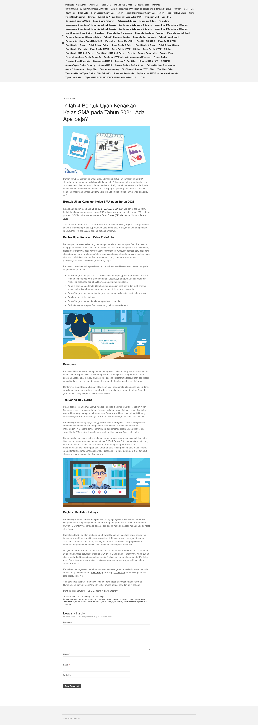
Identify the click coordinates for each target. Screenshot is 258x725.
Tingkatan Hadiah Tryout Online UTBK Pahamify (88, 73)
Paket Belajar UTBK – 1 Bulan (126, 49)
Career (177, 8)
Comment (67, 622)
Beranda (156, 4)
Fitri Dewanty (85, 596)
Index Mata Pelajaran (75, 16)
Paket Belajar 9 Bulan (169, 45)
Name (66, 654)
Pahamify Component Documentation (83, 36)
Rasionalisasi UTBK (102, 61)
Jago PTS (166, 16)
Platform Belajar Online (131, 599)
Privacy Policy (160, 57)
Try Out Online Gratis (124, 73)
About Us (93, 4)
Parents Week (166, 53)
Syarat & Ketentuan (74, 69)
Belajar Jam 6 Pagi (123, 4)
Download (70, 12)
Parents (131, 53)
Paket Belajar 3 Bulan (122, 45)
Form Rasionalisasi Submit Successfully (145, 12)
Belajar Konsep (142, 4)
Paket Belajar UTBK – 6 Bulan (79, 53)
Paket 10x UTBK (125, 40)
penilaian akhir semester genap (99, 599)
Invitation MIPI (152, 16)
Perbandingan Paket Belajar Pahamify (83, 57)
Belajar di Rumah (72, 599)
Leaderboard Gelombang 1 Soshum (171, 24)
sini (99, 581)
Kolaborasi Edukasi (127, 20)
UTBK (142, 77)
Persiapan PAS (117, 599)
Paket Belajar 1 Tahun (99, 45)
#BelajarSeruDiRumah (75, 4)
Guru (191, 12)
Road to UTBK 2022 (148, 61)
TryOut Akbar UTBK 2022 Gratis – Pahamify (157, 73)
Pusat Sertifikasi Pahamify (77, 61)
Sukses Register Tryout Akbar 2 (162, 65)
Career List (189, 8)
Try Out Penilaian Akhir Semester (87, 601)
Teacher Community (109, 69)
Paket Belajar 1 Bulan (75, 45)
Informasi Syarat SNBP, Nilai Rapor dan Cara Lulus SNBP (115, 16)
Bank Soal (106, 4)
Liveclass (99, 32)
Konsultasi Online (147, 20)
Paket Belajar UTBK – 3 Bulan (157, 49)
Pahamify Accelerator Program (149, 32)
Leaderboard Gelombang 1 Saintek (135, 24)
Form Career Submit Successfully (107, 12)
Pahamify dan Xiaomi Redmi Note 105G (83, 40)
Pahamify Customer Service (117, 36)
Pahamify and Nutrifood (178, 32)
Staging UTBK (105, 65)
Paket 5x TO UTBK (167, 40)
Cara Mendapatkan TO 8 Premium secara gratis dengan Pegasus (141, 8)
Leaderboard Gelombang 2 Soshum (171, 28)
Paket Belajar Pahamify (76, 49)
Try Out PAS (119, 572)
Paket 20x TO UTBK (146, 40)
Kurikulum (164, 20)
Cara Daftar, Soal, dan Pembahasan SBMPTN (86, 8)
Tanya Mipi (92, 69)
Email (66, 664)
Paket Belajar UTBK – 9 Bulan (110, 53)
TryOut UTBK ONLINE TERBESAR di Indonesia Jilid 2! (111, 77)
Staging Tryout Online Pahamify (80, 65)
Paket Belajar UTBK (99, 49)
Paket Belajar (97, 572)
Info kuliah (83, 599)
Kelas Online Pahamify (103, 20)
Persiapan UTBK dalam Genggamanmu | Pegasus (127, 57)
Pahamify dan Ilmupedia (144, 36)
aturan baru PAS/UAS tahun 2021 (107, 208)
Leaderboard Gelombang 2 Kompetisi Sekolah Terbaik (90, 28)
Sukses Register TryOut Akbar (129, 65)
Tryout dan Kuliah (73, 77)
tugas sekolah (117, 601)
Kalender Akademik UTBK (77, 20)
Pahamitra (110, 40)
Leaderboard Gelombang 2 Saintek (135, 28)
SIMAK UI (165, 61)
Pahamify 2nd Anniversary (119, 32)
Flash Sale (83, 12)
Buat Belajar (99, 596)
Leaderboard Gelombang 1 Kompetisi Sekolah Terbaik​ (90, 24)
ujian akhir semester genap (133, 601)
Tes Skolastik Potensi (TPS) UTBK (138, 69)
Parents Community (147, 53)
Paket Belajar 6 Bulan (145, 45)
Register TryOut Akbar (125, 61)
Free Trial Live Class (176, 12)
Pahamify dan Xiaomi (169, 36)
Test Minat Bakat (165, 69)
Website (67, 675)
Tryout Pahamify (105, 601)
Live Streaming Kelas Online (78, 32)
